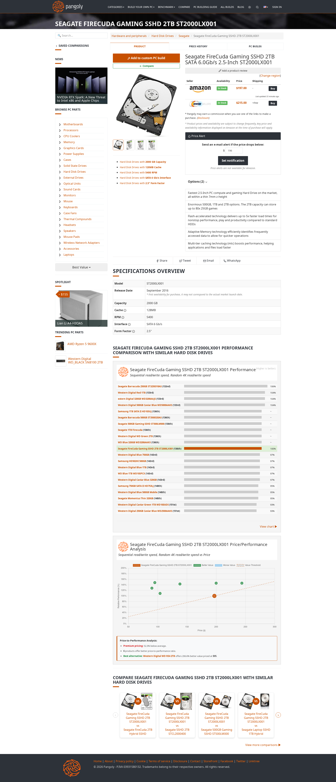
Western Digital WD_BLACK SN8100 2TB (85, 360)
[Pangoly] (67, 4)
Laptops (69, 255)
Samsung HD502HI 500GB (132, 461)
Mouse (68, 201)
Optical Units (72, 183)
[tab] (233, 181)
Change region (270, 76)
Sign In (277, 7)
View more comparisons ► (263, 745)
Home (98, 761)
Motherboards (73, 124)
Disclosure (203, 118)
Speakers (70, 231)
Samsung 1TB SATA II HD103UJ (135, 411)
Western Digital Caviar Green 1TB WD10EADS (143, 504)
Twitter (241, 761)
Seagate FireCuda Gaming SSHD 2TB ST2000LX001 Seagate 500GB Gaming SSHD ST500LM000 (216, 724)
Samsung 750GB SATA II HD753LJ (136, 486)
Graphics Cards (74, 148)
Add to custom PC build (147, 58)
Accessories (71, 249)
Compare (184, 7)
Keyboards (71, 207)
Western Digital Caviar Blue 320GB (137, 479)
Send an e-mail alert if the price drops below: (233, 144)
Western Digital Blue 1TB (132, 467)
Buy (273, 88)
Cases (67, 160)
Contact (195, 761)
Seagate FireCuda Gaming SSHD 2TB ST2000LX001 (145, 448)
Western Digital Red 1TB (132, 392)
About (109, 761)
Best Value (80, 267)
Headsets (70, 225)
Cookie (141, 761)
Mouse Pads (72, 237)
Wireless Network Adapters (82, 243)
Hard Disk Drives (75, 172)
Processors (71, 130)
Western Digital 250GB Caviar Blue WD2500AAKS (145, 511)
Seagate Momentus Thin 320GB (135, 498)
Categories (115, 7)
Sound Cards (72, 189)
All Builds (227, 7)
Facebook (226, 761)
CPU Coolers (72, 136)
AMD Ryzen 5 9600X (81, 344)
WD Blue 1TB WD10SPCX (131, 473)
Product (140, 46)
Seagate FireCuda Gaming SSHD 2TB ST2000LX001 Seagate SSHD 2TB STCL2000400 (177, 724)
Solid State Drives (75, 166)
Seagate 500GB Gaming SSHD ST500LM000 (141, 423)
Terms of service (159, 761)
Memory (69, 142)
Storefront (211, 761)
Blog (240, 7)
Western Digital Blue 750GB (133, 454)
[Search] (257, 6)
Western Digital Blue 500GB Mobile (137, 492)
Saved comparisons (73, 46)
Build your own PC (140, 7)
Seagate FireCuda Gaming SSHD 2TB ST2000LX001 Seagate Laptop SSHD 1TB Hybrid (256, 724)
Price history (198, 46)
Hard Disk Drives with (143, 161)
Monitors (70, 195)
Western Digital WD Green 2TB (135, 436)
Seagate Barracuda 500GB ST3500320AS (140, 417)
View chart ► (268, 526)
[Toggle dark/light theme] (249, 6)
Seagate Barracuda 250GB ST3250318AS (140, 386)
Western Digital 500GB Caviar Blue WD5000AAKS (145, 405)
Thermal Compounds (78, 219)
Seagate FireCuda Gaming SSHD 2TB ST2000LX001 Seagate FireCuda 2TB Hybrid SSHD (138, 724)
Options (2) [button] (196, 182)
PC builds (255, 46)
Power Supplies (74, 154)
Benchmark (165, 7)
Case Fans (70, 213)
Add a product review (234, 70)
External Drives (73, 178)
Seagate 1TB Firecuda (130, 430)
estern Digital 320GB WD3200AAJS (137, 398)
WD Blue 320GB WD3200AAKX (134, 442)
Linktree (254, 761)
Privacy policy (125, 761)
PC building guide (205, 7)
